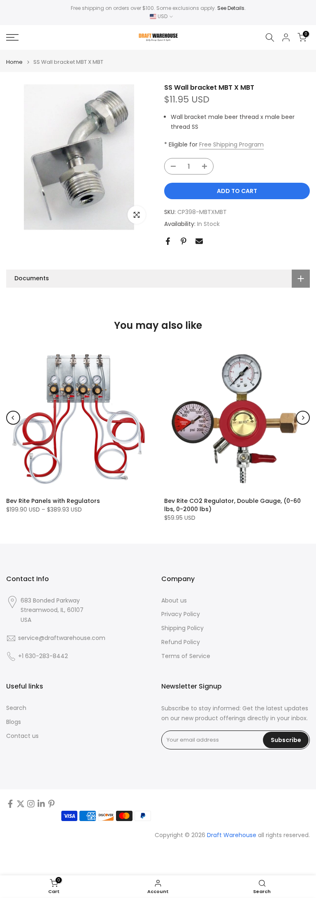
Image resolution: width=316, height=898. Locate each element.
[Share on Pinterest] (183, 241)
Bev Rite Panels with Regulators (53, 501)
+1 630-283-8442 (43, 656)
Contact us (22, 736)
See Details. (231, 8)
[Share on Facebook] (168, 241)
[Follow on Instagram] (31, 804)
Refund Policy (180, 642)
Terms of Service (185, 656)
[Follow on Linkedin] (41, 804)
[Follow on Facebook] (10, 804)
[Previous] (13, 418)
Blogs (13, 722)
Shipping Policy (182, 628)
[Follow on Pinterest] (51, 804)
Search (16, 708)
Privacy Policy (180, 614)
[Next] (303, 418)
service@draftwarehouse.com (61, 638)
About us (174, 601)
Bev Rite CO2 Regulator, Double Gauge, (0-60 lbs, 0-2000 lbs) (232, 505)
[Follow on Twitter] (20, 804)
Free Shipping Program (231, 144)
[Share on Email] (199, 241)
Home (14, 62)
